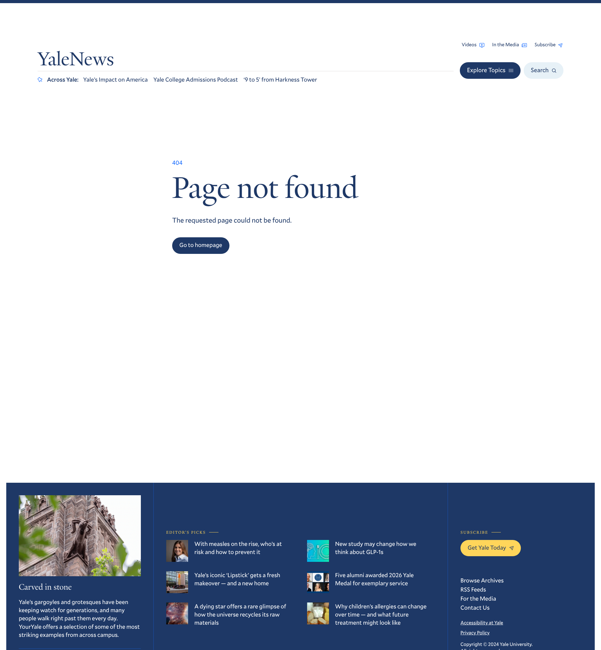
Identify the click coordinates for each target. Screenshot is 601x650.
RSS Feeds (473, 589)
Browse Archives (482, 580)
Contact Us (475, 608)
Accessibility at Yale (481, 623)
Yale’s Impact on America (115, 79)
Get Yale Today (487, 548)
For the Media (478, 598)
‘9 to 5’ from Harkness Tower (280, 79)
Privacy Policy (475, 633)
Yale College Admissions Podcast (195, 79)
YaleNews (76, 61)
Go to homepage (200, 245)
